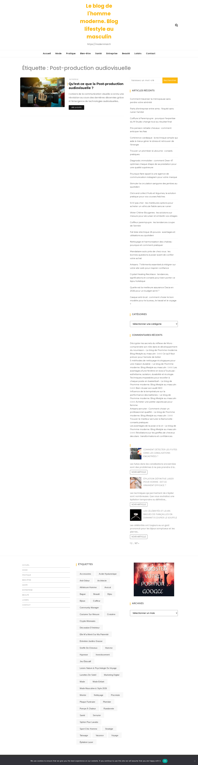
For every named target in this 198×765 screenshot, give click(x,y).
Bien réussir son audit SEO (149, 388)
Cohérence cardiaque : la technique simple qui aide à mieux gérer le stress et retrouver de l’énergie (154, 141)
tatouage (84, 735)
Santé (98, 53)
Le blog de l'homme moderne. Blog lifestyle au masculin (99, 21)
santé (82, 715)
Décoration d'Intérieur (90, 628)
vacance (100, 735)
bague (83, 594)
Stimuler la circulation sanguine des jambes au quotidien (153, 185)
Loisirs (137, 53)
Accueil (47, 53)
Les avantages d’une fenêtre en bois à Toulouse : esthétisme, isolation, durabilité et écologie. (153, 371)
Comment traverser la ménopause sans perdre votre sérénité (150, 101)
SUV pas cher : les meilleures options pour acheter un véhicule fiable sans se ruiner (151, 205)
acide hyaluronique (108, 574)
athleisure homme (88, 587)
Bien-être (85, 53)
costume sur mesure (89, 614)
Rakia (30, 103)
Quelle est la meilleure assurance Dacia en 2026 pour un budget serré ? (151, 289)
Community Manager (89, 607)
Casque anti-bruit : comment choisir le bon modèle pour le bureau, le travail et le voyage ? (153, 300)
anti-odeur (85, 580)
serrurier (97, 715)
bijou (109, 594)
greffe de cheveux (88, 648)
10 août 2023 (56, 103)
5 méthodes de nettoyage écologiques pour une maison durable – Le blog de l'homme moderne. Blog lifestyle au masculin (152, 364)
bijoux (82, 601)
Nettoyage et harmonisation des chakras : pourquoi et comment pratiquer (151, 243)
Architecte (102, 580)
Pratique (71, 53)
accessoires (85, 574)
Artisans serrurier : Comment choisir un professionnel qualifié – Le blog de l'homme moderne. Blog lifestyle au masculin (152, 412)
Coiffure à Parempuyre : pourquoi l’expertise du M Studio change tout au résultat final (152, 120)
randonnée (109, 708)
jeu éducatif (85, 661)
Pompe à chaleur (88, 708)
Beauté (126, 53)
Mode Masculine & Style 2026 (93, 688)
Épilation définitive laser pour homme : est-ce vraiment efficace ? (158, 482)
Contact (150, 53)
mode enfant (98, 681)
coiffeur (96, 601)
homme (108, 648)
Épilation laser (86, 742)
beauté (96, 594)
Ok (165, 761)
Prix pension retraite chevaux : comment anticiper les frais (150, 130)
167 (136, 543)
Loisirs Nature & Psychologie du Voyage (98, 668)
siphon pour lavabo (89, 722)
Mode (58, 53)
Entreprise (111, 53)
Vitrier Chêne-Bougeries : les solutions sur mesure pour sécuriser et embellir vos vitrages (153, 214)
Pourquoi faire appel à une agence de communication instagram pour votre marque (153, 175)
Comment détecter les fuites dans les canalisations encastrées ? (160, 453)
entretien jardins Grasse (91, 641)
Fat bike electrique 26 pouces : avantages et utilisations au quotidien (152, 234)
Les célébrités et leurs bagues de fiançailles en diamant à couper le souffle (160, 514)
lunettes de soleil (88, 675)
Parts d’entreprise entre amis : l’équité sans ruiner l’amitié (152, 110)
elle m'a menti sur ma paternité (94, 634)
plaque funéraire (87, 702)
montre (83, 695)
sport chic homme (88, 729)
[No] (194, 761)
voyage (114, 735)
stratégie (109, 729)
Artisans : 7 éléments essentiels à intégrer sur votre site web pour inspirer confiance (153, 266)
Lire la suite (76, 107)
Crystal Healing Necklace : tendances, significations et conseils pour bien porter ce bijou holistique (152, 277)
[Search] (176, 25)
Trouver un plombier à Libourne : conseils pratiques (151, 153)
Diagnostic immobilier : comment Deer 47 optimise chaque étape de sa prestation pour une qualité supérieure (153, 164)
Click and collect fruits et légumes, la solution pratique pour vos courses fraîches (153, 195)
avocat (108, 587)
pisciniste (115, 695)
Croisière (111, 614)
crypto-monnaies (87, 621)
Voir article (138, 472)
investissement (103, 654)
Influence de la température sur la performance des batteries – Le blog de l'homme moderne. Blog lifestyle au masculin (153, 395)
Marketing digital (111, 675)
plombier (107, 702)
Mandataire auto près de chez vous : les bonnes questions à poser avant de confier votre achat (152, 255)
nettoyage (98, 695)
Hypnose (84, 654)
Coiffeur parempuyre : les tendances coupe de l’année (152, 224)
